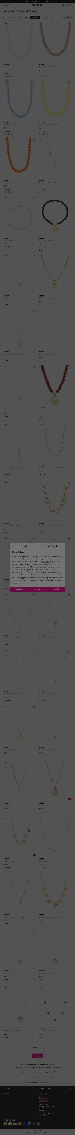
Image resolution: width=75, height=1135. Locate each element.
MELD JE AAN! (25, 579)
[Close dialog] (70, 546)
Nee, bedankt (25, 583)
